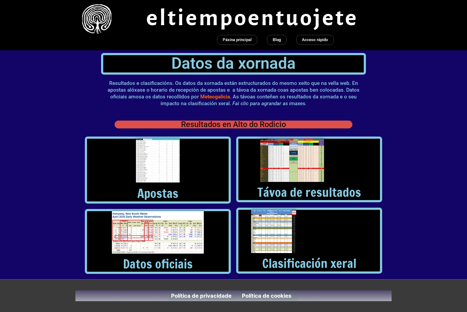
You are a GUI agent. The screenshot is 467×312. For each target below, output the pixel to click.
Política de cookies (266, 296)
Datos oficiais (158, 264)
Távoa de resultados (309, 192)
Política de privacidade (201, 296)
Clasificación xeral (309, 263)
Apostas (157, 193)
